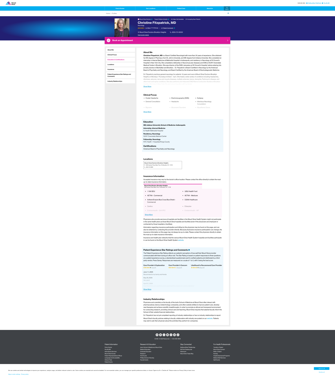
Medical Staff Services (219, 358)
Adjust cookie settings (14, 374)
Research (143, 353)
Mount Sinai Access (110, 353)
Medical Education (145, 349)
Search (226, 9)
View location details (143, 35)
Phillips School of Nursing (147, 358)
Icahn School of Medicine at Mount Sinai (151, 347)
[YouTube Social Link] (167, 334)
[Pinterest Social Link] (174, 334)
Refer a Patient (217, 351)
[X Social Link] (164, 334)
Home (108, 13)
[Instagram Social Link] (171, 334)
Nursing (215, 353)
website (181, 240)
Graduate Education (145, 351)
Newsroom (183, 351)
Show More (147, 86)
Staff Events (216, 360)
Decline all (322, 372)
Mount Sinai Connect (219, 349)
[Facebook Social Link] (160, 334)
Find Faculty (143, 356)
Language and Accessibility (112, 358)
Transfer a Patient (218, 347)
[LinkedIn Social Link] (157, 334)
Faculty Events (144, 360)
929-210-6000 (177, 32)
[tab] (120, 50)
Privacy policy (25, 374)
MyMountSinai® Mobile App (187, 347)
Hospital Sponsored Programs (221, 356)
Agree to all (322, 368)
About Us (210, 8)
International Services (111, 351)
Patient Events (109, 362)
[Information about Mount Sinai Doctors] (151, 19)
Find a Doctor (120, 8)
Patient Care (181, 8)
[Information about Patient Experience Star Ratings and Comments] (174, 28)
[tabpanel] (182, 69)
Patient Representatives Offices (113, 356)
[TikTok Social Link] (178, 334)
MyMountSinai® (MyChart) (314, 3)
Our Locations (150, 8)
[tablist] (120, 64)
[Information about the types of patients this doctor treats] (168, 19)
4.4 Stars (147, 28)
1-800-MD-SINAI (301, 3)
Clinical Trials (108, 360)
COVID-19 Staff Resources (162, 339)
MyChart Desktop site (186, 349)
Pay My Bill (326, 3)
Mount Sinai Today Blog (186, 353)
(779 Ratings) (154, 28)
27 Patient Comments (167, 28)
